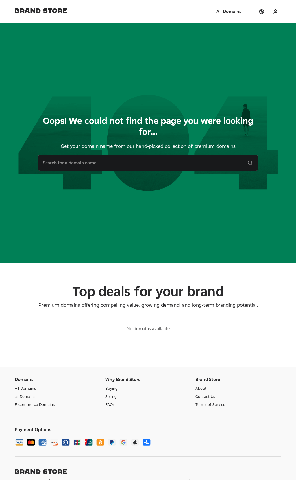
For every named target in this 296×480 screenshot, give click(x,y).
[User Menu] (275, 11)
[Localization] (261, 11)
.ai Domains (25, 396)
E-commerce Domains (35, 404)
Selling (111, 396)
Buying (111, 388)
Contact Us (205, 396)
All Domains (25, 388)
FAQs (109, 404)
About (200, 388)
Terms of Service (210, 404)
